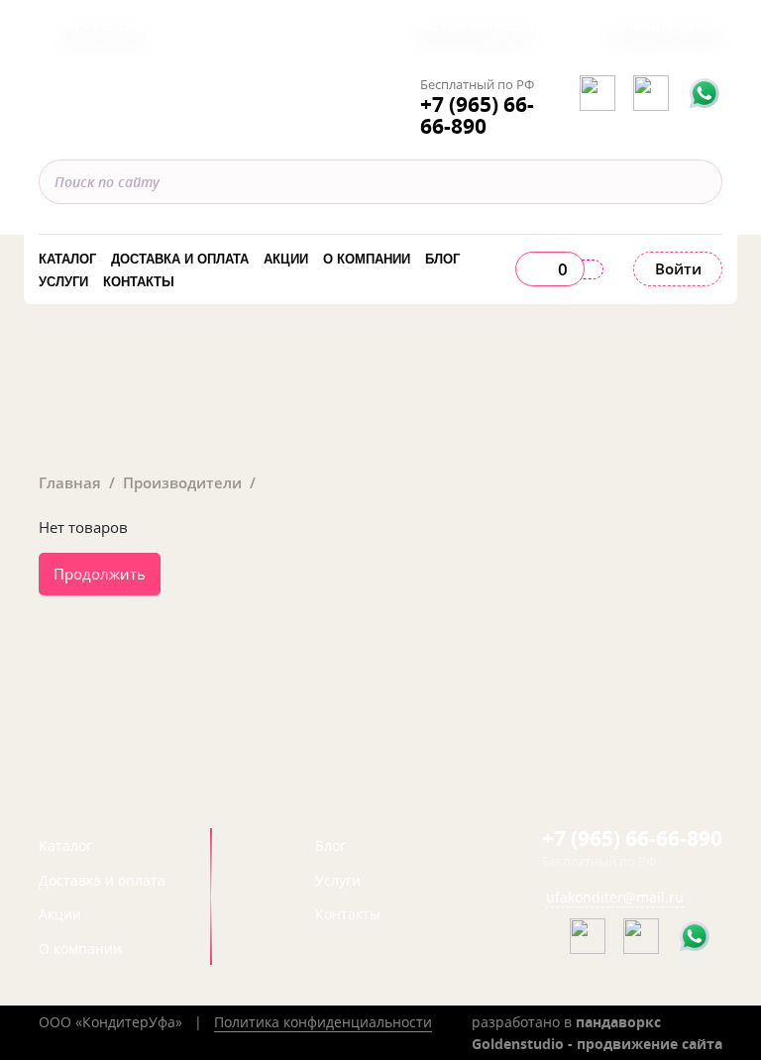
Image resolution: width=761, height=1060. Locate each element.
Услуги (63, 281)
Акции (286, 259)
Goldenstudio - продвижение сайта (597, 1043)
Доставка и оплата (180, 259)
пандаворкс (618, 1021)
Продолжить (100, 573)
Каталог (67, 259)
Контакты (138, 281)
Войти (678, 268)
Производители (182, 482)
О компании (366, 259)
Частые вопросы (474, 25)
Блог (442, 259)
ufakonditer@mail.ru (615, 897)
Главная (70, 482)
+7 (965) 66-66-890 (477, 115)
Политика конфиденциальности (323, 1021)
